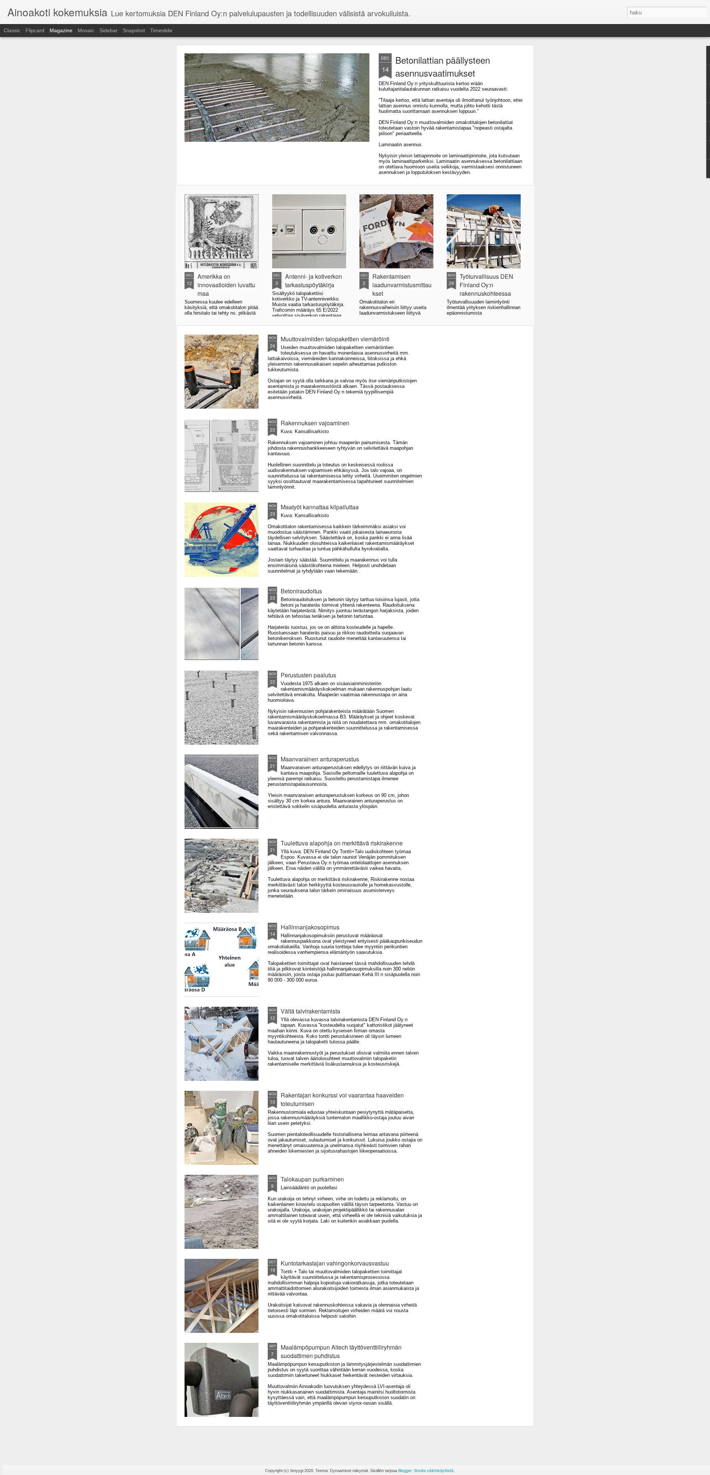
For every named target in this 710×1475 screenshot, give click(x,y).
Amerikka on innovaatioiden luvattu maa (226, 285)
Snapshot (134, 30)
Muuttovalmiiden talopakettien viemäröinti (335, 339)
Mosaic (86, 30)
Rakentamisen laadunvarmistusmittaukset (402, 285)
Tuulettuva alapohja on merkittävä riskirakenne (342, 843)
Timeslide (161, 30)
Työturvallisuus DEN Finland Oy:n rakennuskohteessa (486, 285)
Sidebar (108, 30)
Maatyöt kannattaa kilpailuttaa (320, 507)
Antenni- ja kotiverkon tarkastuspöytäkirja (313, 280)
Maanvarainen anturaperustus (320, 759)
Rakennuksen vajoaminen (315, 423)
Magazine (61, 30)
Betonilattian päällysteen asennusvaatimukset (442, 66)
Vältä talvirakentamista (310, 1011)
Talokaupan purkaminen (312, 1179)
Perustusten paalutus (308, 675)
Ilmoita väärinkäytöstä (433, 1470)
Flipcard (35, 30)
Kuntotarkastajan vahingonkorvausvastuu (335, 1263)
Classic (12, 30)
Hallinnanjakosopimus (310, 927)
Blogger (405, 1470)
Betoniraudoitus (301, 591)
